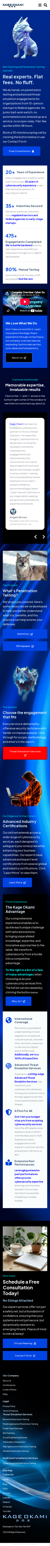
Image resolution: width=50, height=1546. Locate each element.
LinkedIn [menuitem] (6, 1497)
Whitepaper (23, 646)
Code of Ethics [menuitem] (9, 1389)
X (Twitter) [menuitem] (7, 1506)
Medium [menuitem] (6, 1502)
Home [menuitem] (5, 1479)
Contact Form (23, 1355)
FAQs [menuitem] (5, 1394)
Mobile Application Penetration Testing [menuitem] (20, 1424)
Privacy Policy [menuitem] (9, 1406)
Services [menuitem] (6, 1493)
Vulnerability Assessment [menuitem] (14, 1442)
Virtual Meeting (23, 1343)
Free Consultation (20, 151)
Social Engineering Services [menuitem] (15, 1437)
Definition (23, 633)
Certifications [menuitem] (9, 1385)
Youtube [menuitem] (7, 1511)
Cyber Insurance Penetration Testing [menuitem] (19, 1463)
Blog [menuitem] (5, 1484)
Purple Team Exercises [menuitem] (13, 1428)
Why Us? (17, 1001)
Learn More (16, 882)
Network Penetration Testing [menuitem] (16, 1419)
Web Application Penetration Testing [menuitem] (19, 1446)
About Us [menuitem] (7, 1380)
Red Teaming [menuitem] (9, 1433)
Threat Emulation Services (25, 751)
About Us (17, 357)
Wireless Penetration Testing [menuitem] (16, 1451)
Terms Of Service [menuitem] (10, 1411)
